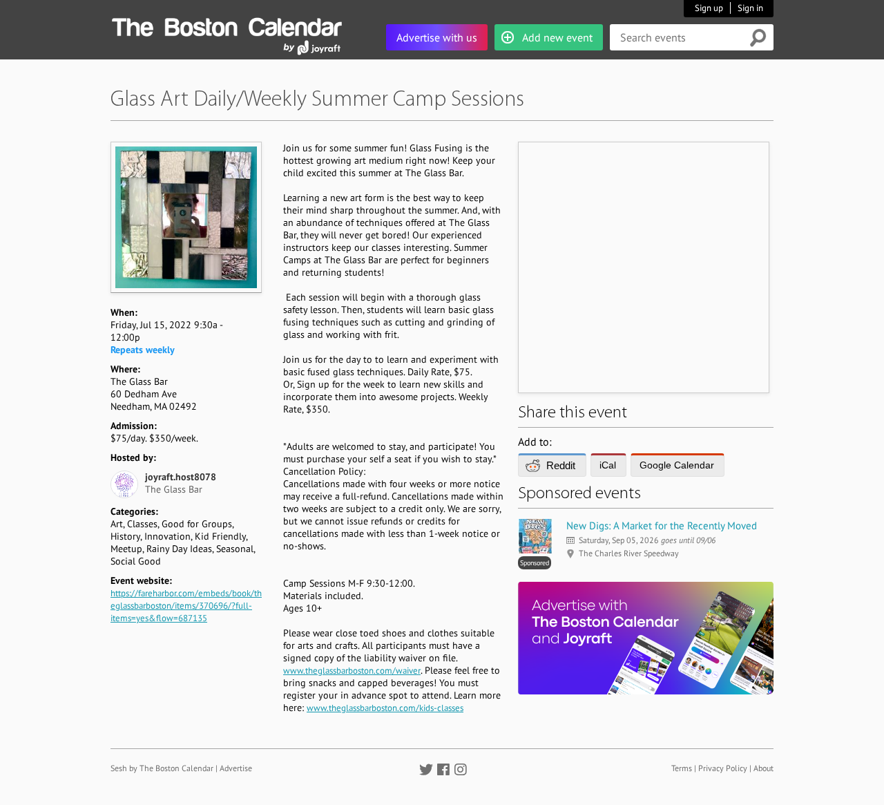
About (763, 768)
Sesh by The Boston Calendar (161, 768)
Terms (681, 768)
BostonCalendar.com (226, 25)
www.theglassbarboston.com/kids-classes (385, 708)
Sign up (709, 8)
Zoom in (185, 217)
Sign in (750, 8)
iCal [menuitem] (607, 465)
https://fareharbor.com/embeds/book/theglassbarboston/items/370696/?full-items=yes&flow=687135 (186, 605)
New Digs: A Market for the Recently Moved (661, 525)
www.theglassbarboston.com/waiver (352, 670)
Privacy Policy (722, 768)
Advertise (236, 768)
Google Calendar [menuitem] (677, 465)
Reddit (560, 465)
